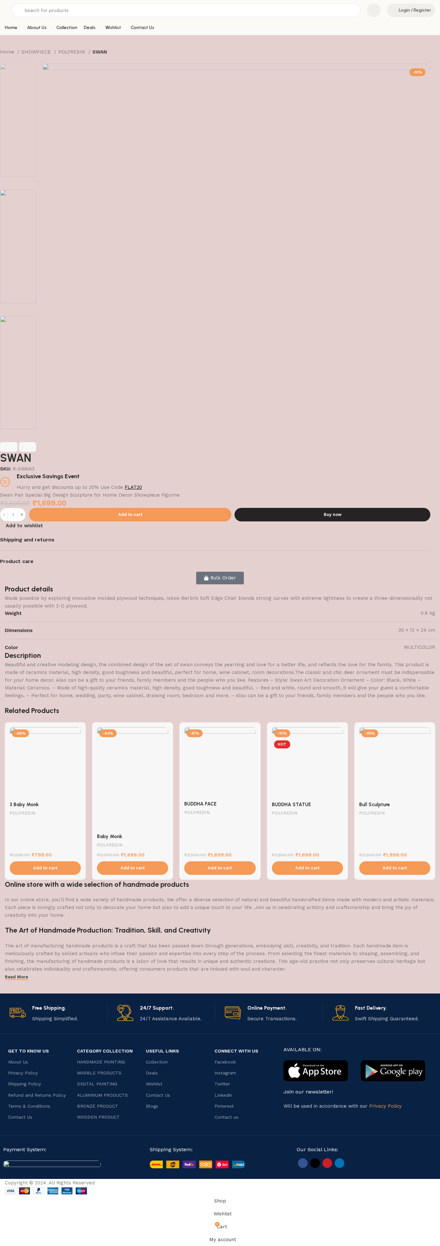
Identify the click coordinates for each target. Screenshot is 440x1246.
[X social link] (315, 1163)
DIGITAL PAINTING (97, 1083)
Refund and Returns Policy (37, 1095)
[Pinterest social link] (327, 1163)
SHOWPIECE (37, 52)
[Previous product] (3, 60)
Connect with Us (236, 1050)
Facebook (225, 1061)
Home (8, 52)
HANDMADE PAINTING (101, 1061)
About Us (18, 1061)
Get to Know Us (28, 1050)
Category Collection (105, 1050)
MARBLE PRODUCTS (99, 1072)
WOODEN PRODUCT (98, 1117)
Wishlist (154, 1083)
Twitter (222, 1083)
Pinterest (224, 1106)
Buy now (332, 514)
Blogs (152, 1106)
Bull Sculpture (374, 804)
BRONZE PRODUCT (97, 1106)
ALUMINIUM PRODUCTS (102, 1095)
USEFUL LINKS (162, 1050)
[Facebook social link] (303, 1163)
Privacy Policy (23, 1072)
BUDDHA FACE (200, 804)
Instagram (225, 1072)
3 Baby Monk (24, 804)
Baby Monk (109, 836)
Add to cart (130, 514)
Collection (157, 1061)
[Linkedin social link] (339, 1163)
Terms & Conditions (29, 1106)
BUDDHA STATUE (291, 804)
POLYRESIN (72, 52)
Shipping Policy (24, 1083)
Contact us (226, 1117)
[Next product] (16, 60)
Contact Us (20, 1117)
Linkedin (223, 1095)
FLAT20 (133, 487)
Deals (152, 1072)
